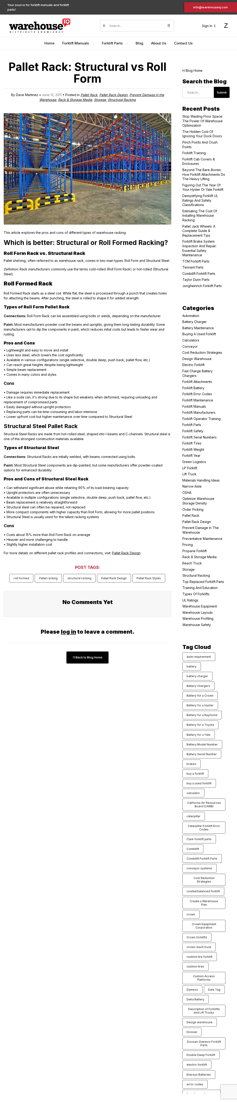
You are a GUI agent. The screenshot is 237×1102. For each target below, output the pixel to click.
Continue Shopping (191, 68)
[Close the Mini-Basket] (231, 6)
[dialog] (190, 551)
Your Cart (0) (158, 6)
